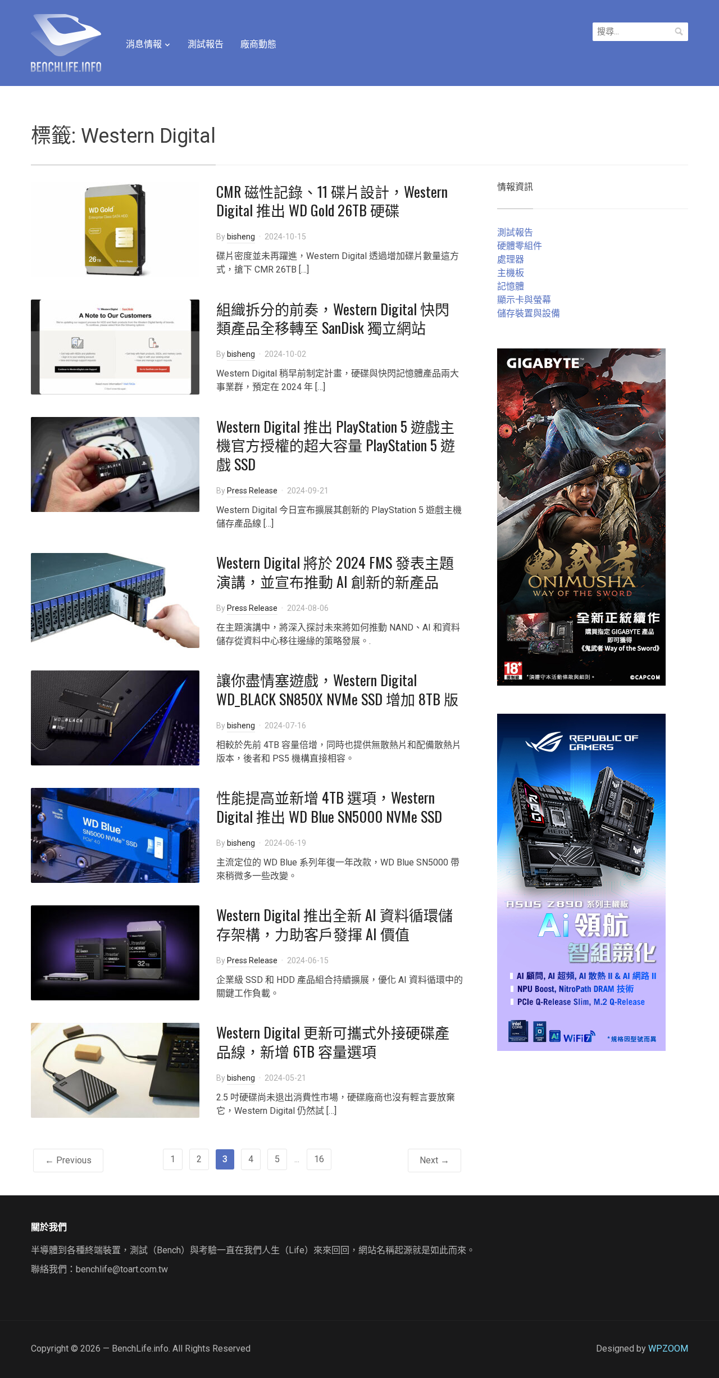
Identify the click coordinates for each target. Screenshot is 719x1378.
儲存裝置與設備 (528, 313)
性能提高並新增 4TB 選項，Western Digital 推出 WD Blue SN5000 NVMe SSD (329, 806)
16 (319, 1159)
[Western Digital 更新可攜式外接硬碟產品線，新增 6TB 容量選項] (115, 1069)
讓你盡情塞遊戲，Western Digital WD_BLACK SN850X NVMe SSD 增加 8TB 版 (337, 689)
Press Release (252, 490)
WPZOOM (668, 1348)
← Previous (68, 1160)
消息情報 (144, 44)
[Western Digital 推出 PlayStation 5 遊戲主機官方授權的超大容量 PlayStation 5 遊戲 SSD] (115, 463)
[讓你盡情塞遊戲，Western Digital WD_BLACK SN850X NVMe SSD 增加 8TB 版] (115, 717)
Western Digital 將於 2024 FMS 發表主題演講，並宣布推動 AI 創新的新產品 (335, 571)
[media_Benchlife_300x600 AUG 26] (581, 516)
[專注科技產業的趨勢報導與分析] (66, 41)
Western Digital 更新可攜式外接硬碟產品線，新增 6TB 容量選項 (332, 1041)
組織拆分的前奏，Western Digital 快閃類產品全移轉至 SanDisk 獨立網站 (332, 318)
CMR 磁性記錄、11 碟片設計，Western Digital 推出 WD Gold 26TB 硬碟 (332, 200)
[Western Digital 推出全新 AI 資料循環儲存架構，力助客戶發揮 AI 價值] (115, 952)
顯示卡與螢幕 (524, 299)
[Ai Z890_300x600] (581, 881)
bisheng (241, 236)
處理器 (510, 259)
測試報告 (206, 44)
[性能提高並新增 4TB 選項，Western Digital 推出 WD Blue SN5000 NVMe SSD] (115, 834)
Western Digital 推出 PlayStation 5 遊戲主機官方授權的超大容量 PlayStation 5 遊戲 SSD (335, 445)
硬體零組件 (519, 246)
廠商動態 (258, 44)
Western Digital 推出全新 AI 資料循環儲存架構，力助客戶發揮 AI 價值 (334, 924)
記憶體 (510, 286)
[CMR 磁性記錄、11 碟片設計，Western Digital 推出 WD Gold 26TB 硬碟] (115, 228)
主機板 (510, 273)
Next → (434, 1160)
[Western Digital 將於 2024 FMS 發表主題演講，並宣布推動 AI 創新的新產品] (115, 600)
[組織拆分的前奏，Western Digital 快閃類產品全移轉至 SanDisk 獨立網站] (115, 346)
